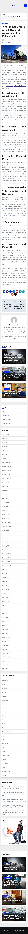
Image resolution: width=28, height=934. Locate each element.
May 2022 (5, 585)
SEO (3, 747)
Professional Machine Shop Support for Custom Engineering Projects (14, 359)
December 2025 (6, 466)
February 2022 (6, 593)
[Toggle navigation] (2, 6)
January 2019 (6, 653)
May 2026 (5, 446)
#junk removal (7, 42)
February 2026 (6, 458)
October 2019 (6, 641)
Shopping (4, 751)
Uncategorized (6, 771)
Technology (5, 763)
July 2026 (5, 439)
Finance (4, 712)
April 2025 (5, 498)
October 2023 (6, 562)
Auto (3, 684)
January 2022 (6, 597)
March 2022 (5, 589)
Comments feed (6, 419)
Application (5, 680)
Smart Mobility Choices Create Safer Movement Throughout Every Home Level (14, 900)
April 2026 (5, 450)
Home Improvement (7, 732)
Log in (3, 411)
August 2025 (5, 482)
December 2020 (6, 625)
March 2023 (5, 573)
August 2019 (5, 645)
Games (4, 716)
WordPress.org (6, 423)
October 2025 (6, 474)
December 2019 (6, 637)
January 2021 (6, 621)
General (4, 720)
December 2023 (6, 554)
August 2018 (5, 665)
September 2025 (6, 478)
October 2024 (6, 522)
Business (5, 23)
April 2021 (5, 613)
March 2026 (5, 454)
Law (3, 736)
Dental (4, 696)
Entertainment (6, 704)
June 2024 (5, 538)
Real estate (5, 743)
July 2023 (5, 569)
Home (3, 728)
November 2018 (6, 657)
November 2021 (6, 601)
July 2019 (5, 649)
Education (5, 700)
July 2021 (5, 605)
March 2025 (5, 502)
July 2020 (5, 629)
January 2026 (6, 462)
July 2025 (5, 486)
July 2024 (5, 534)
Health (4, 724)
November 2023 (6, 558)
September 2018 (6, 661)
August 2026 (5, 435)
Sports (4, 759)
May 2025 (4, 494)
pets (3, 739)
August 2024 (5, 530)
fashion (4, 708)
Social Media (5, 755)
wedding (4, 775)
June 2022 (5, 581)
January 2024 (6, 550)
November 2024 (6, 518)
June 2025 (5, 490)
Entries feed (5, 415)
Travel (3, 767)
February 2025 (6, 506)
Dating (4, 692)
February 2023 (6, 577)
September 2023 (6, 566)
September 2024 (6, 526)
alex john (9, 40)
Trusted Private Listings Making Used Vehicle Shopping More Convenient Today (14, 376)
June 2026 (5, 443)
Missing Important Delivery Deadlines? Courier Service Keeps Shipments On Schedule (13, 393)
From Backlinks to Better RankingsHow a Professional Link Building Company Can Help (13, 794)
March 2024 (5, 542)
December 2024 (6, 514)
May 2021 (4, 609)
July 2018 (5, 669)
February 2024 (6, 546)
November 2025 (6, 470)
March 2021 (5, 617)
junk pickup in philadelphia (16, 86)
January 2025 (6, 510)
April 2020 (5, 633)
